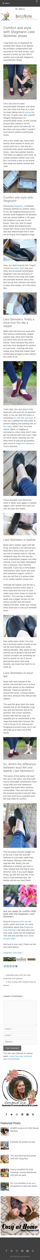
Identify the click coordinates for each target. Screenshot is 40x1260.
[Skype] (33, 1114)
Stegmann (18, 206)
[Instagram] (17, 1114)
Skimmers (14, 268)
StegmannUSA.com (19, 921)
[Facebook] (6, 1114)
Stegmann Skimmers (25, 443)
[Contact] (27, 1114)
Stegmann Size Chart (12, 953)
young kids (29, 112)
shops (6, 579)
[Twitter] (11, 1114)
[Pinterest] (22, 1114)
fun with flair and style (23, 418)
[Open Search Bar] (37, 1)
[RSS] (33, 1251)
